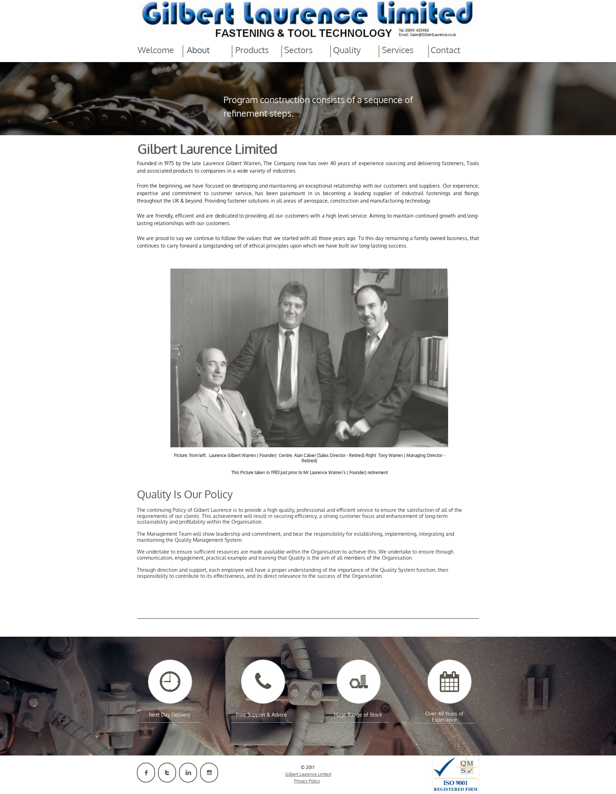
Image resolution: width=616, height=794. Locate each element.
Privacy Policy (307, 781)
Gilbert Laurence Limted (308, 774)
